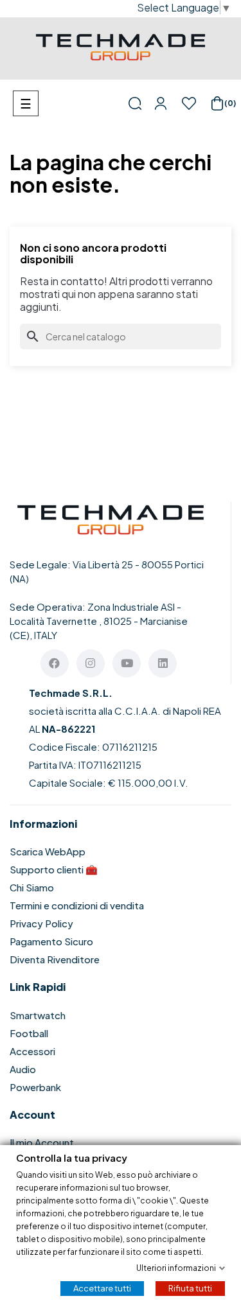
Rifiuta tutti (190, 1287)
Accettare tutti (102, 1287)
